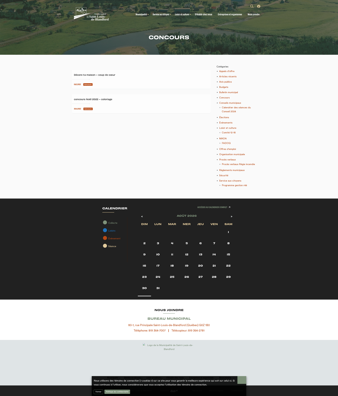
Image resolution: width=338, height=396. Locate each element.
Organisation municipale (232, 154)
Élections (224, 117)
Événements (226, 122)
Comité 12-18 (229, 132)
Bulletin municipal (228, 92)
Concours (224, 97)
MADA (223, 138)
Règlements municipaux (232, 170)
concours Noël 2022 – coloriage (93, 99)
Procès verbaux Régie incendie (238, 164)
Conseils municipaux (230, 103)
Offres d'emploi (227, 149)
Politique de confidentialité (117, 392)
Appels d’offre (226, 71)
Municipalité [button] (141, 14)
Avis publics (225, 82)
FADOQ (226, 143)
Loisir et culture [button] (182, 14)
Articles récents (228, 76)
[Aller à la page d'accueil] (96, 13)
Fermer (98, 392)
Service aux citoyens (230, 181)
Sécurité (223, 175)
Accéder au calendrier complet (212, 207)
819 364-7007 (157, 330)
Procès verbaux (227, 159)
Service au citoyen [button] (161, 14)
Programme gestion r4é (234, 185)
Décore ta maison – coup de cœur (94, 74)
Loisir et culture (227, 128)
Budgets (223, 87)
